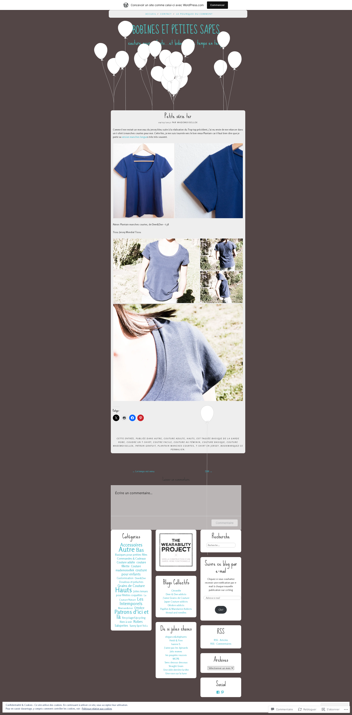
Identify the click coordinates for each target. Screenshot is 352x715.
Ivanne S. (176, 644)
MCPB (176, 658)
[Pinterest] (222, 692)
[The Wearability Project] (176, 566)
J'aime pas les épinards (176, 647)
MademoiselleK (187, 122)
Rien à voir (126, 621)
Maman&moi (125, 608)
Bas (140, 550)
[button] (144, 181)
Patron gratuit (145, 446)
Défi (208, 471)
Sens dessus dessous (176, 662)
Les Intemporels (131, 601)
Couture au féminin (187, 442)
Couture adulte (174, 438)
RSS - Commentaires (220, 643)
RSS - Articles (221, 640)
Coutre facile (162, 442)
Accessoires (131, 544)
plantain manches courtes (176, 446)
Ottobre (139, 608)
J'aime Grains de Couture (176, 597)
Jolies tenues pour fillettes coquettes (132, 593)
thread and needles (176, 612)
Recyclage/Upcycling (133, 617)
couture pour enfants (134, 572)
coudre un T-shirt (139, 442)
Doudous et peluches (131, 582)
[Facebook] (218, 692)
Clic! (221, 609)
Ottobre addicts (176, 605)
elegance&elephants (176, 636)
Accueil (150, 14)
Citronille (176, 590)
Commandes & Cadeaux (131, 558)
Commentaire (224, 522)
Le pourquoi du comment (194, 14)
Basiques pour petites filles (131, 554)
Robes (138, 621)
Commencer (217, 5)
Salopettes (121, 625)
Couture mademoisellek (128, 568)
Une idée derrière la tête (176, 669)
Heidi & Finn (176, 640)
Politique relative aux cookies (97, 708)
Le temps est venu (143, 471)
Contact (166, 14)
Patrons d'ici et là (131, 614)
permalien (178, 449)
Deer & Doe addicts (176, 594)
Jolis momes (176, 651)
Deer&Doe (140, 578)
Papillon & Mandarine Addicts (176, 608)
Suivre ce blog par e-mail (221, 567)
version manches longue (134, 136)
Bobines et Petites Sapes (176, 29)
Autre (158, 438)
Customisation (125, 578)
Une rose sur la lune (176, 673)
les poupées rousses (176, 655)
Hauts (191, 438)
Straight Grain (176, 666)
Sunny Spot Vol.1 (139, 625)
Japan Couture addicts (176, 601)
